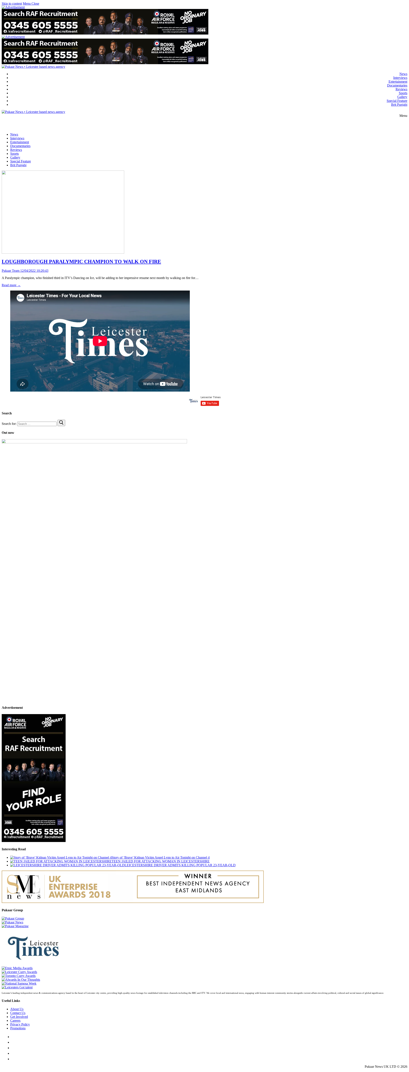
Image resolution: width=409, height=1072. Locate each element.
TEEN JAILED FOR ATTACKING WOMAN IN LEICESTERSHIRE (161, 861)
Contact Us (17, 1013)
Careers (15, 1020)
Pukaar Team (10, 270)
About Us (16, 1009)
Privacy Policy (20, 1024)
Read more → (11, 285)
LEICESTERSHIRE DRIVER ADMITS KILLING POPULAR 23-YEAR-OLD (180, 865)
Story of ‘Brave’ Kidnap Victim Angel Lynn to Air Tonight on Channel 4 (161, 857)
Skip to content (12, 3)
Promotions (18, 1028)
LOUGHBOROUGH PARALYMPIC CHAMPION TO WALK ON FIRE (81, 261)
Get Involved (19, 1016)
